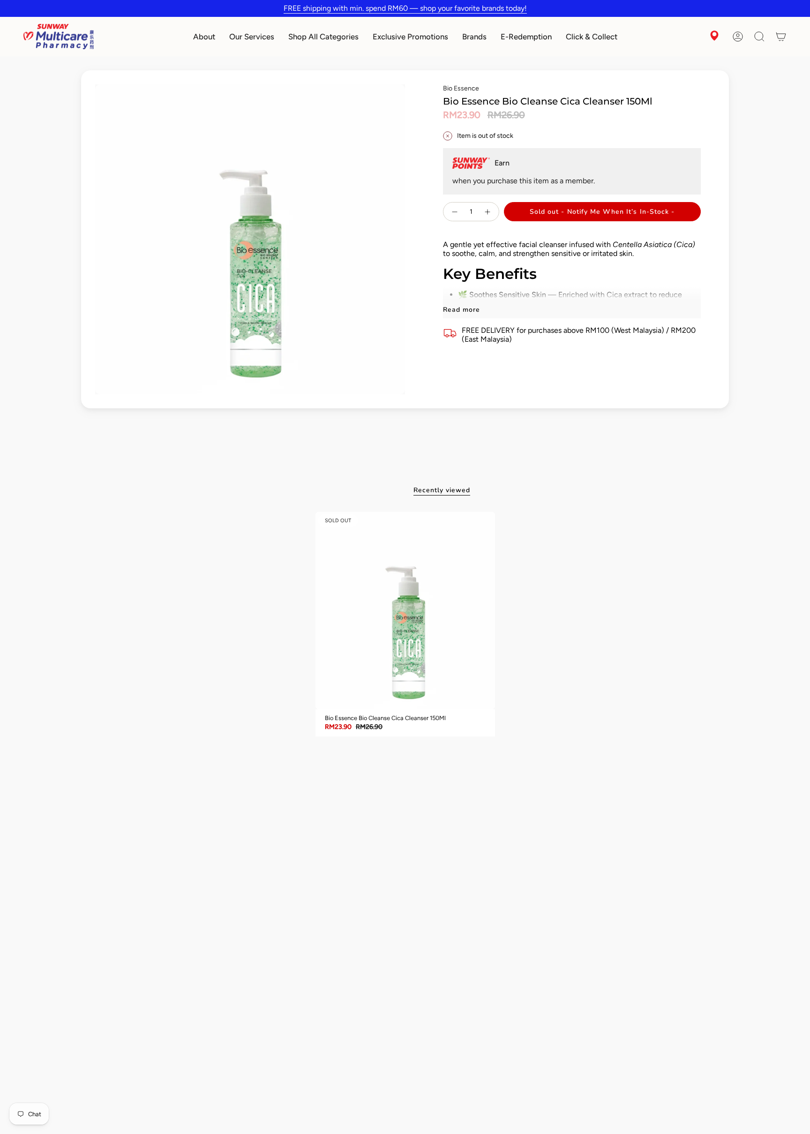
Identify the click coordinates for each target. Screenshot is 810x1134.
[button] (204, 36)
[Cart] (781, 37)
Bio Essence (461, 88)
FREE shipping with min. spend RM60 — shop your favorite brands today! (405, 8)
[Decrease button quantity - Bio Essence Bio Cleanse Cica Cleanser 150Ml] (454, 211)
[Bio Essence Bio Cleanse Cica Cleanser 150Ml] (405, 610)
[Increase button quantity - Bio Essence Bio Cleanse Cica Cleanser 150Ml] (488, 211)
